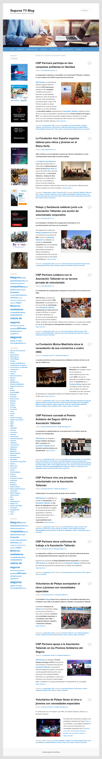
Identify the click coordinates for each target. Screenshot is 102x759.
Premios (21, 326)
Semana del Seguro (16, 505)
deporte (25, 287)
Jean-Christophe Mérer (47, 333)
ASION (67, 401)
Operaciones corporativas (18, 461)
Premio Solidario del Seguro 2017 (45, 129)
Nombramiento (20, 312)
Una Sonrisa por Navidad (71, 129)
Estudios (13, 401)
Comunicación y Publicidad (18, 367)
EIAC (11, 388)
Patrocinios (13, 466)
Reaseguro (13, 485)
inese (63, 463)
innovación (13, 432)
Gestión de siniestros (16, 420)
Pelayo (38, 232)
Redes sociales (15, 487)
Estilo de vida (14, 399)
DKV (20, 290)
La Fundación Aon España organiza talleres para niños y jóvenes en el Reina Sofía (57, 142)
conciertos (68, 404)
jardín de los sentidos (61, 528)
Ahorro (12, 353)
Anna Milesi (65, 125)
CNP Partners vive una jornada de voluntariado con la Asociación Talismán (56, 481)
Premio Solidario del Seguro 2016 (61, 465)
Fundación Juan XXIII (46, 635)
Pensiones (13, 468)
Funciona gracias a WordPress (51, 752)
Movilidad (13, 455)
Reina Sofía (50, 168)
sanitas (12, 331)
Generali (22, 295)
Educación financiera (16, 386)
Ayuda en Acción (79, 527)
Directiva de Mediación (17, 384)
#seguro (15, 277)
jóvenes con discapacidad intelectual (75, 463)
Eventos (12, 403)
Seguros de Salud (16, 341)
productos (13, 328)
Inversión (13, 441)
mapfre (19, 302)
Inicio (12, 49)
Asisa (18, 283)
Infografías (13, 428)
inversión (23, 300)
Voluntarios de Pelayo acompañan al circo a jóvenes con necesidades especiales (58, 587)
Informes (13, 430)
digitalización (14, 290)
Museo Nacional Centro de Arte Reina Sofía (53, 196)
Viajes (12, 512)
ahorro (26, 281)
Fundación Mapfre (15, 295)
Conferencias (14, 369)
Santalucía (45, 232)
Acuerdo (23, 278)
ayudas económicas (58, 404)
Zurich (24, 343)
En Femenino (54, 49)
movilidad (13, 312)
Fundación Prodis (81, 194)
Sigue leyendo (61, 121)
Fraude (12, 413)
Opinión (12, 464)
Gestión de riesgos (16, 418)
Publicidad (13, 480)
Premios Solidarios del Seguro (76, 528)
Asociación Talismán (74, 125)
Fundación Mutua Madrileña (79, 404)
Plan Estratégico (15, 472)
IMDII (11, 426)
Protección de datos (16, 478)
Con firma (78, 49)
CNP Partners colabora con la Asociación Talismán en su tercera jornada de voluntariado (56, 278)
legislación (13, 303)
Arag (15, 283)
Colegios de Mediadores (17, 363)
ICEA (11, 424)
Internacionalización (16, 438)
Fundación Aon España (46, 161)
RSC (53, 125)
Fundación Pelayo (58, 635)
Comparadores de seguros (18, 365)
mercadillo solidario (81, 127)
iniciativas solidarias (41, 406)
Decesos (12, 378)
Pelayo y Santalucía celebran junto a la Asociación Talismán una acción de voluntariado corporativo (59, 211)
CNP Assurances (47, 127)
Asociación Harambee (53, 402)
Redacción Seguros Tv (62, 355)
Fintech (12, 405)
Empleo (12, 390)
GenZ (12, 415)
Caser (23, 283)
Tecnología (14, 343)
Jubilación (13, 443)
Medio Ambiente (15, 453)
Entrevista (13, 397)
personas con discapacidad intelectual (69, 333)
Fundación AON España (68, 194)
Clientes (12, 361)
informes (13, 297)
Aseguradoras (47, 125)
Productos (13, 476)
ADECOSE (21, 281)
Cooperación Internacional (68, 127)
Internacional (14, 436)
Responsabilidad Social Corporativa (60, 466)
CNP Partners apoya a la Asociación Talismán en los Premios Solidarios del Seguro (59, 648)
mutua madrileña (52, 406)
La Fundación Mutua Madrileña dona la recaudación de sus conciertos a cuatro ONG (60, 348)
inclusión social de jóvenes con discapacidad (48, 463)
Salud (12, 499)
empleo (23, 290)
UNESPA (20, 343)
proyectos (74, 465)
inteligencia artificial (15, 300)
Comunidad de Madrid (64, 461)
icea (26, 295)
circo (75, 633)
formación (47, 194)
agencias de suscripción (17, 350)
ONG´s (60, 406)
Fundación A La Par (55, 194)
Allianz (12, 283)
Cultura (54, 192)
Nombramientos (15, 457)
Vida (11, 514)
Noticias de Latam (32, 49)
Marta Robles (43, 465)
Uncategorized (14, 510)
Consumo (13, 371)
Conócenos (44, 49)
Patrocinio (13, 325)
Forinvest (13, 407)
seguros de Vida (52, 468)
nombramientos (16, 315)
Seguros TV (20, 49)
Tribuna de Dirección (67, 49)
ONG (56, 333)
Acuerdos (14, 281)
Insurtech (19, 298)
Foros (12, 411)
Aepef (63, 401)
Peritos (12, 470)
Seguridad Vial (14, 334)
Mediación (15, 305)
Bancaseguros (14, 357)
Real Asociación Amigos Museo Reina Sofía (78, 196)
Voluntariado (69, 265)
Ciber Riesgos (14, 359)
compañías (16, 286)
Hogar (12, 422)
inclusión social (82, 461)
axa (20, 283)
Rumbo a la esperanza (77, 466)
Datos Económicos (16, 376)
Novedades (13, 459)
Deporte (12, 380)
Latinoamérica (14, 445)
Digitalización (14, 382)
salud (24, 328)
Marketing (13, 449)
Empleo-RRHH (14, 392)
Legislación (13, 447)
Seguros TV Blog (22, 10)
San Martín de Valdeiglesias (64, 530)
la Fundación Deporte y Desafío (53, 742)
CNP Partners (56, 127)
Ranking (12, 482)
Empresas (13, 394)
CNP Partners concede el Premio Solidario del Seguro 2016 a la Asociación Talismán (56, 419)
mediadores (16, 309)
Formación (60, 192)
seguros (60, 129)
